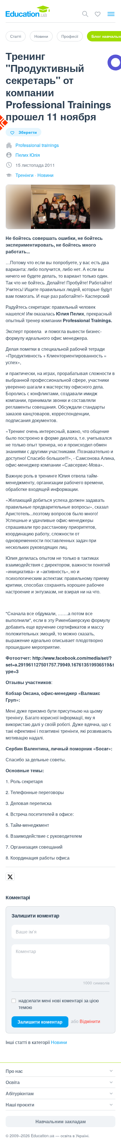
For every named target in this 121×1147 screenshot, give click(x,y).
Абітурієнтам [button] (19, 1093)
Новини (41, 36)
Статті (15, 36)
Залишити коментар (39, 1022)
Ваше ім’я (26, 931)
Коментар (26, 951)
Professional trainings (37, 145)
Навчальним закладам (60, 1121)
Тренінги (24, 175)
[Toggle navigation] (111, 14)
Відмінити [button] (90, 1021)
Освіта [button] (12, 1082)
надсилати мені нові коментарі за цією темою (59, 1003)
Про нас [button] (14, 1071)
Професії (69, 36)
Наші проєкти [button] (20, 1104)
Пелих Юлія (27, 155)
